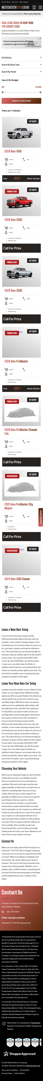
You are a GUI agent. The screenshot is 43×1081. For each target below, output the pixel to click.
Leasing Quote (41, 517)
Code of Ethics (19, 1073)
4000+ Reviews (23, 2)
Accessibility (24, 1070)
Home (4, 13)
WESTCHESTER (15, 7)
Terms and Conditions (10, 1070)
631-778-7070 (34, 7)
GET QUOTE (33, 121)
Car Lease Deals (16, 13)
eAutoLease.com (33, 1065)
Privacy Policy (7, 1073)
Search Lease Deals (21, 101)
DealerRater (35, 1023)
